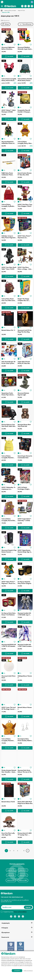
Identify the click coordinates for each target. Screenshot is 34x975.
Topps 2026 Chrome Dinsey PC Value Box (24, 362)
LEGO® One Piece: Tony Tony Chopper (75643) (25, 205)
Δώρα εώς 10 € (11, 870)
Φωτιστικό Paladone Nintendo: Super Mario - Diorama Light (25, 48)
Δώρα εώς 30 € (23, 875)
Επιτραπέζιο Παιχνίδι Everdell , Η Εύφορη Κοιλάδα (24, 111)
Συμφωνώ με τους (15, 911)
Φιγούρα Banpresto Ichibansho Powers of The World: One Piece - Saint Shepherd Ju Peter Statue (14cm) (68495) (9, 142)
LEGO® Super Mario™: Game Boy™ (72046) (24, 519)
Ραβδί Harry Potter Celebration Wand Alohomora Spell (7, 174)
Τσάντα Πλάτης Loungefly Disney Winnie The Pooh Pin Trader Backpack (25, 142)
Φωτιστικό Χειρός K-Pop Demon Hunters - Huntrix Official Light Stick (9, 551)
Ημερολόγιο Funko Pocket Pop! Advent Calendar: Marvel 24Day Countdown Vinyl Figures (9, 394)
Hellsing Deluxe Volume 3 (25, 677)
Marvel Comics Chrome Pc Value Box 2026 (24, 174)
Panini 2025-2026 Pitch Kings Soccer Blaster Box (25, 802)
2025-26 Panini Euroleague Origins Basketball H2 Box (23, 488)
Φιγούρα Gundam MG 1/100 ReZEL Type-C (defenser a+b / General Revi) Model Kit (25, 614)
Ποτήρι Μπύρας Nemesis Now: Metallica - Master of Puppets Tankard (9, 771)
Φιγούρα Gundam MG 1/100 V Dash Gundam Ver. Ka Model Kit (24, 645)
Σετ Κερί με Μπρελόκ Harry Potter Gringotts (24, 582)
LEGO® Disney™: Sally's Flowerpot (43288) (9, 111)
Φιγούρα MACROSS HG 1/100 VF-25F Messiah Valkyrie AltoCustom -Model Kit (9, 645)
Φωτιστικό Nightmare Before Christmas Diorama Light (8, 48)
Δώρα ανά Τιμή (21, 10)
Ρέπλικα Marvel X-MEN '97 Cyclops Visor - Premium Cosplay (24, 834)
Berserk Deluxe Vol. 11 (8, 330)
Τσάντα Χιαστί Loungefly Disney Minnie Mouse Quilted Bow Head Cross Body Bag (9, 79)
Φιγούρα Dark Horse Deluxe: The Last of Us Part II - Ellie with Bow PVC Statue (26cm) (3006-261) (24, 771)
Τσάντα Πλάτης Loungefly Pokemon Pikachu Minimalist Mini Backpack (9, 457)
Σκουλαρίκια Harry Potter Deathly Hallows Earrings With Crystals (25, 739)
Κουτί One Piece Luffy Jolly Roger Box (8, 834)
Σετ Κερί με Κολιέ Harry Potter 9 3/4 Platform (9, 614)
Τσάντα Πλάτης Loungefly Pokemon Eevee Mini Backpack (8, 739)
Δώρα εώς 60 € (10, 880)
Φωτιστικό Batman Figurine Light (23, 394)
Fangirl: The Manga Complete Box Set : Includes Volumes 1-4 (24, 299)
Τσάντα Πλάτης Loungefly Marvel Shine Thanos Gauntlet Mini (9, 519)
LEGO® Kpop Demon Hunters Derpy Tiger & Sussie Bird (24, 551)
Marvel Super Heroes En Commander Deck (25, 457)
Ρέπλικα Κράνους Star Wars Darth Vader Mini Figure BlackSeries (8, 425)
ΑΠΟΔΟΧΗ (17, 970)
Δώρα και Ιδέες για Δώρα (10, 10)
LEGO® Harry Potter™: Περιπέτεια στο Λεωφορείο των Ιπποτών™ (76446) (24, 237)
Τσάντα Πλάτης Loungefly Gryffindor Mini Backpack (8, 205)
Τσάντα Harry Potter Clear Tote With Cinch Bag (8, 299)
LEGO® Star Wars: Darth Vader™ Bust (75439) (9, 268)
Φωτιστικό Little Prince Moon (8, 677)
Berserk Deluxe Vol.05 (8, 802)
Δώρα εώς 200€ (23, 880)
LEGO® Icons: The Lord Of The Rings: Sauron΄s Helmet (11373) (9, 708)
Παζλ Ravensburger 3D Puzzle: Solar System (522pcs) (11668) (8, 362)
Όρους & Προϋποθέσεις (20, 911)
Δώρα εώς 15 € (23, 870)
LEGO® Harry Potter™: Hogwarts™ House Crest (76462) (9, 582)
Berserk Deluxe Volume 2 (25, 708)
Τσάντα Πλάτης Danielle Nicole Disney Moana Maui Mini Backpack (25, 79)
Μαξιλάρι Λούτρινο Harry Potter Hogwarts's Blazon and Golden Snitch (9, 237)
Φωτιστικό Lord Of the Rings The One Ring (24, 331)
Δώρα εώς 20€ (11, 875)
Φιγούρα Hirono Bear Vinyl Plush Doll (24, 425)
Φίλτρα (7, 24)
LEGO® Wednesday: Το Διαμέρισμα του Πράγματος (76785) (8, 488)
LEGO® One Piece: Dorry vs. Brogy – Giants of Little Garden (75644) (25, 268)
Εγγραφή (28, 907)
